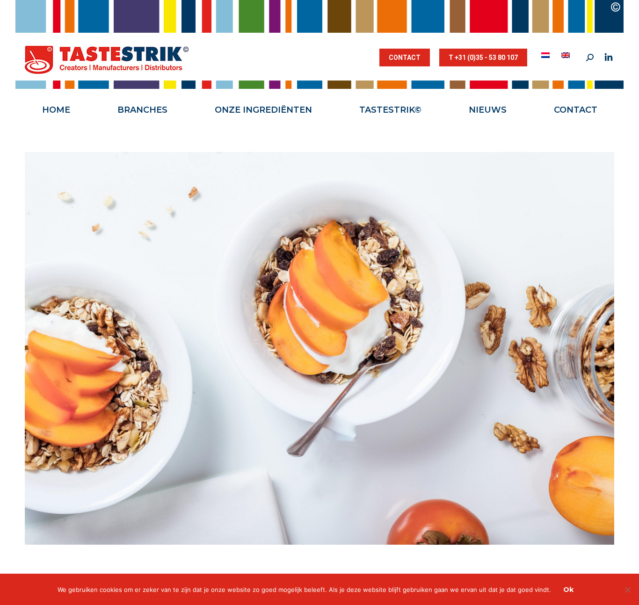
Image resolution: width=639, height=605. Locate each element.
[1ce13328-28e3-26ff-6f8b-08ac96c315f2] (319, 348)
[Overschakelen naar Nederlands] (547, 55)
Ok (568, 589)
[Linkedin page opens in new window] (608, 57)
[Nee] (627, 589)
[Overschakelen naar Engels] (567, 55)
